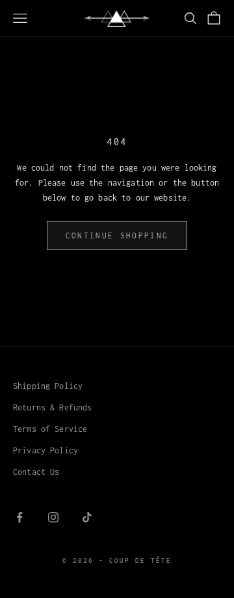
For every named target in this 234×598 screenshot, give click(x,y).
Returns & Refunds (52, 407)
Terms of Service (50, 429)
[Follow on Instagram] (53, 517)
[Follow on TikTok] (87, 517)
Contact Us (36, 472)
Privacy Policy (45, 450)
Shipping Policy (48, 386)
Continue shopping (117, 235)
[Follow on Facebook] (19, 517)
